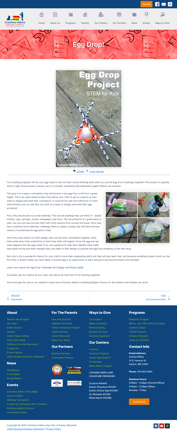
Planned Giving (97, 327)
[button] (146, 4)
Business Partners (61, 353)
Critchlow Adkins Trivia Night (22, 391)
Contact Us (13, 348)
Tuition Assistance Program (66, 327)
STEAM (80, 171)
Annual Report (14, 378)
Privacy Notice (14, 352)
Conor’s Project (15, 395)
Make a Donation (98, 323)
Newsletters (13, 370)
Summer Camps (137, 327)
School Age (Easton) (100, 357)
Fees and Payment (61, 319)
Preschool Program (139, 319)
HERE (80, 267)
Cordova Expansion (99, 336)
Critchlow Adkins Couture (20, 408)
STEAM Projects (137, 331)
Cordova (93, 349)
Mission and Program (18, 319)
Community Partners (62, 357)
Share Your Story (61, 340)
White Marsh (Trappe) (100, 366)
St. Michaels (95, 361)
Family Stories (14, 327)
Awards (11, 331)
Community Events (17, 412)
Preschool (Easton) (99, 353)
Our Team (12, 323)
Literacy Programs (138, 336)
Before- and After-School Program (147, 323)
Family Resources (61, 336)
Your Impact (95, 319)
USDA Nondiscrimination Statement (25, 356)
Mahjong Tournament (18, 400)
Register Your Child (62, 323)
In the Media (13, 374)
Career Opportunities (18, 336)
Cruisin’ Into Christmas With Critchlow (27, 404)
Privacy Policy (53, 429)
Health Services (60, 331)
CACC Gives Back (16, 340)
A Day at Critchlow (139, 340)
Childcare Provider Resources (22, 344)
